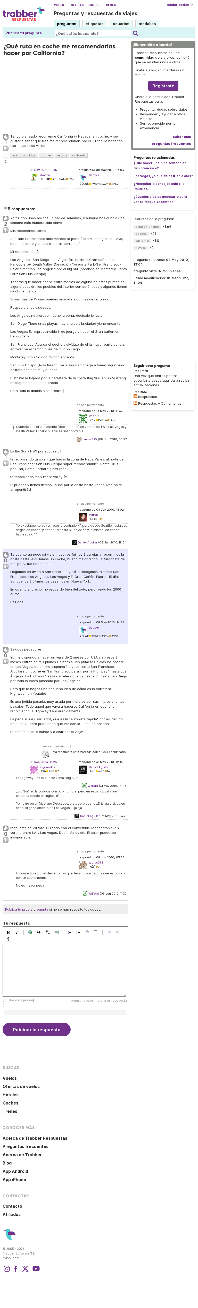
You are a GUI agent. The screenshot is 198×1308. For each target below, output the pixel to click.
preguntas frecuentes (171, 143)
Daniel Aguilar (87, 542)
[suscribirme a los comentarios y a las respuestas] (135, 403)
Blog (7, 1163)
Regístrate (163, 85)
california (78, 155)
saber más (182, 136)
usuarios (121, 23)
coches (46, 155)
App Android (15, 1171)
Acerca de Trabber (22, 1154)
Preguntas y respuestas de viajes (95, 13)
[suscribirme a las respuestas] (135, 396)
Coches (93, 5)
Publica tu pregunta (23, 33)
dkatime (45, 175)
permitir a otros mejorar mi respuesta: (99, 1000)
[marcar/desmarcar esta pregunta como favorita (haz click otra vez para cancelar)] (6, 156)
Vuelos (60, 5)
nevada (62, 155)
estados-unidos (24, 155)
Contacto (12, 1206)
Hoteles (77, 5)
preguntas (66, 23)
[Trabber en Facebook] (16, 1271)
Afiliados (12, 1214)
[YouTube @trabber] (35, 1271)
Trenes (110, 5)
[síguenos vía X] (25, 1271)
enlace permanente (90, 405)
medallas (147, 23)
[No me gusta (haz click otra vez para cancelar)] (6, 149)
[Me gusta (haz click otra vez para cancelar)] (6, 137)
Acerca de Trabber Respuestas (35, 1138)
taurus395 (89, 439)
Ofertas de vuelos (21, 1086)
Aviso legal (11, 1258)
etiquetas (95, 23)
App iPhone (14, 1179)
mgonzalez (47, 767)
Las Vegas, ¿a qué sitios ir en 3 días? (163, 176)
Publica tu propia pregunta (26, 909)
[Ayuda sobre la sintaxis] (9, 939)
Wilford (93, 786)
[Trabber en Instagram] (7, 1271)
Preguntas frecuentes (25, 1146)
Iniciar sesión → (180, 5)
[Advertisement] (65, 95)
